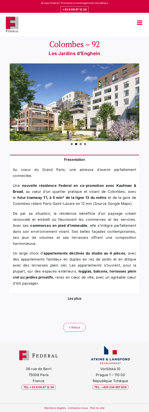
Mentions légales (55, 407)
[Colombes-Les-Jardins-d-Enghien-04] (74, 102)
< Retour (74, 327)
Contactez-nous (78, 407)
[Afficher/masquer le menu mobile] (140, 22)
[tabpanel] (74, 228)
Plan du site (97, 407)
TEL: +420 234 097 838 (110, 387)
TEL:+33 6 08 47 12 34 (38, 387)
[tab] (74, 159)
